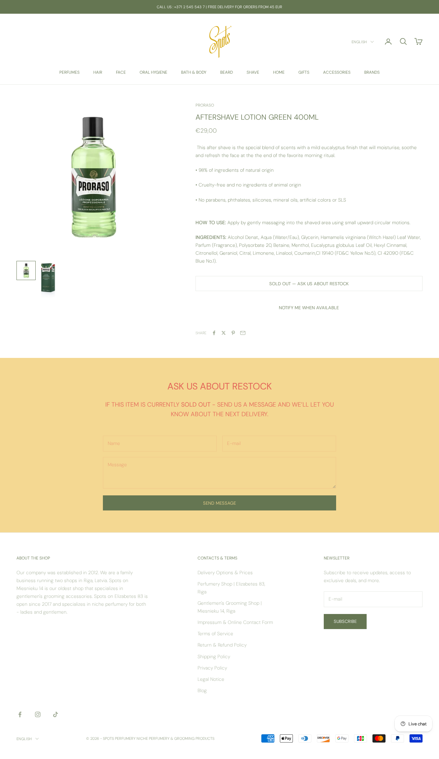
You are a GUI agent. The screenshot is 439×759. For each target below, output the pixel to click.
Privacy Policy (212, 668)
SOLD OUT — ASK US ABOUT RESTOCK (308, 284)
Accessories (337, 72)
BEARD (226, 72)
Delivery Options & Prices (225, 572)
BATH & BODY (193, 72)
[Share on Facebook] (214, 333)
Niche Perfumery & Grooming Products (175, 738)
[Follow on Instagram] (37, 714)
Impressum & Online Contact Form (235, 622)
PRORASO (204, 105)
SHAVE (253, 72)
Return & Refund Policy (222, 645)
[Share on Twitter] (223, 333)
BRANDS (372, 72)
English (359, 41)
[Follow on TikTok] (55, 714)
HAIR (97, 72)
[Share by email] (243, 333)
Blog (202, 690)
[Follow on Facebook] (19, 714)
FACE (121, 72)
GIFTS (303, 72)
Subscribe (345, 621)
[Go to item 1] (26, 270)
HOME (279, 72)
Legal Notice (211, 679)
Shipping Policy (214, 656)
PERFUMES (69, 72)
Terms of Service (215, 633)
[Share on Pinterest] (233, 333)
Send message (219, 503)
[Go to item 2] (48, 281)
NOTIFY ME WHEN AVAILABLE (309, 308)
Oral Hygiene (153, 72)
